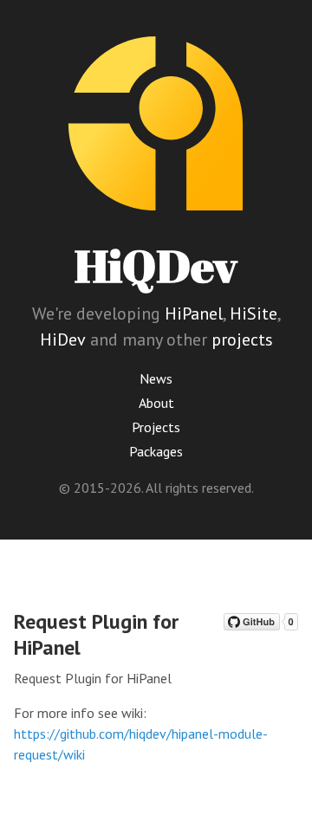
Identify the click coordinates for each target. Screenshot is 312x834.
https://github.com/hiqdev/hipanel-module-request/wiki (141, 744)
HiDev (63, 339)
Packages (156, 451)
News (156, 378)
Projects (156, 427)
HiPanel (194, 313)
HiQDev (156, 265)
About (156, 402)
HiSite (253, 313)
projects (242, 339)
